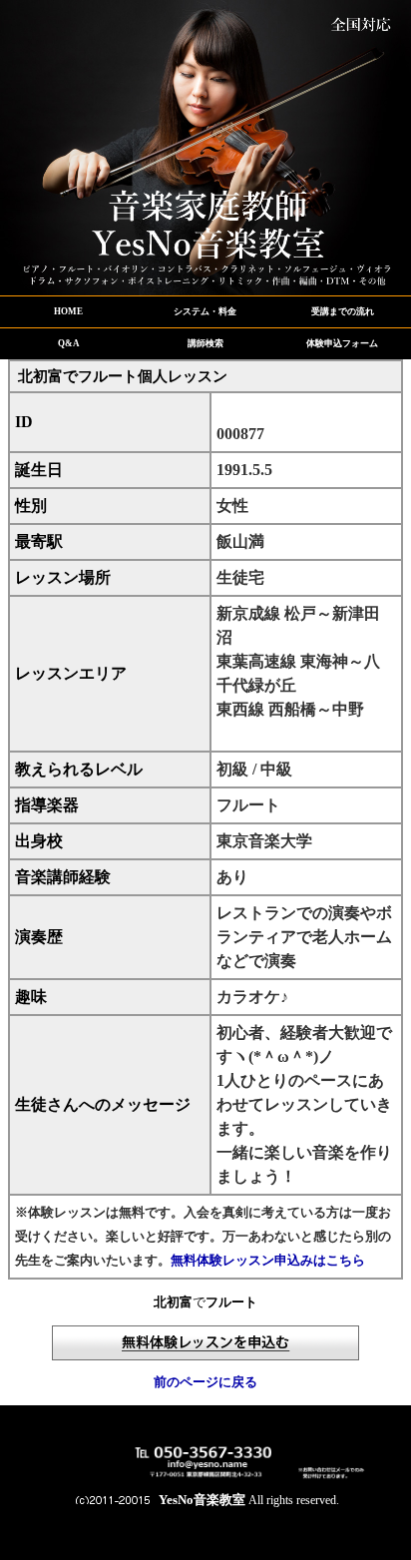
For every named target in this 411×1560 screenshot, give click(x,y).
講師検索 (205, 343)
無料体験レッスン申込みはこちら (268, 1260)
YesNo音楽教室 (202, 1499)
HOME (68, 311)
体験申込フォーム (342, 343)
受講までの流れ (342, 311)
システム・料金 (205, 311)
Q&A (69, 343)
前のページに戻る (205, 1381)
